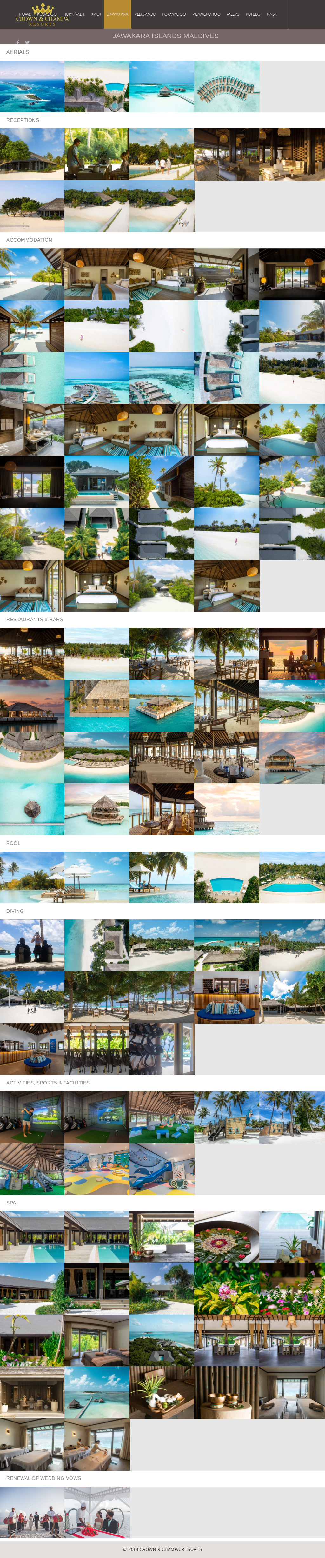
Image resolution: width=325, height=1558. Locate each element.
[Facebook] (18, 42)
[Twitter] (27, 42)
